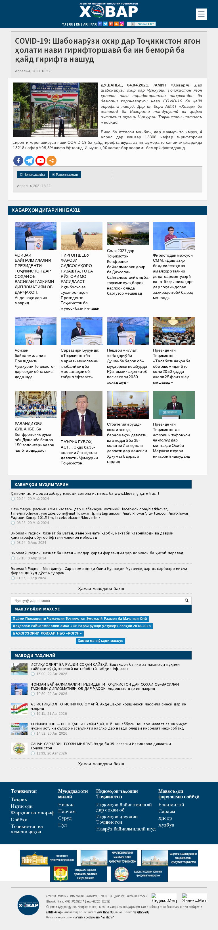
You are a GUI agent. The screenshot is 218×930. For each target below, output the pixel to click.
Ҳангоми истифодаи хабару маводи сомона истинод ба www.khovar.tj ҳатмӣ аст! (85, 493)
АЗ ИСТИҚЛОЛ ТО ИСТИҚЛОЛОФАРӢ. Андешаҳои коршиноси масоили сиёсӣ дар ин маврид (108, 706)
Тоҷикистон (24, 791)
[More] (51, 161)
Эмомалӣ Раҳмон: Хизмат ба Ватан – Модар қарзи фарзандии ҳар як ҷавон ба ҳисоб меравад (97, 552)
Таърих (19, 799)
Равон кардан (65, 175)
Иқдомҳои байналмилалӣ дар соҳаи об (124, 807)
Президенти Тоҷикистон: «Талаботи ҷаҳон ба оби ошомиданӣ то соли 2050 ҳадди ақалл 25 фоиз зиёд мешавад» (171, 366)
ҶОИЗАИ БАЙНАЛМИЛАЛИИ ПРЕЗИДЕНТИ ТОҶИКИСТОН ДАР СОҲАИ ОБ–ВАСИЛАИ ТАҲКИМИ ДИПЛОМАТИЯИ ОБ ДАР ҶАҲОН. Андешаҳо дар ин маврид (34, 279)
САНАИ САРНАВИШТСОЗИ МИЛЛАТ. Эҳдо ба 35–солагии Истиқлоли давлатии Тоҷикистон (101, 746)
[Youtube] (40, 161)
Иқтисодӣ (22, 806)
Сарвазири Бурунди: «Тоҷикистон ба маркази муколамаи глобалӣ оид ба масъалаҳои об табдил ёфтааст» (80, 363)
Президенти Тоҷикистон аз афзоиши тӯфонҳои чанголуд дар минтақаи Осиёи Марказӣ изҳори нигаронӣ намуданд (171, 440)
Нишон (66, 805)
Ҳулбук (166, 825)
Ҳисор (165, 818)
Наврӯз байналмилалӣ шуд (126, 829)
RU (71, 24)
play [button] (133, 24)
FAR (94, 24)
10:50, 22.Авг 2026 (49, 694)
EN (78, 24)
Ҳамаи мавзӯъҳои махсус (100, 641)
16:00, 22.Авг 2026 (49, 674)
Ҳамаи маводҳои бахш (101, 588)
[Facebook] (18, 161)
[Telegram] (29, 161)
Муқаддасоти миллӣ (73, 794)
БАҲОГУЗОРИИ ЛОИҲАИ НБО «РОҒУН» (47, 633)
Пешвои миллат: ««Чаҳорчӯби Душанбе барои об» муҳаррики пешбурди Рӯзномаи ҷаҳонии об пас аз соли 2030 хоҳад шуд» (127, 366)
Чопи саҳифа (32, 175)
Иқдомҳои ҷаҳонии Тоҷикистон (117, 794)
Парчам (67, 811)
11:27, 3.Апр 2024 (28, 578)
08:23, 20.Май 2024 (30, 523)
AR (85, 24)
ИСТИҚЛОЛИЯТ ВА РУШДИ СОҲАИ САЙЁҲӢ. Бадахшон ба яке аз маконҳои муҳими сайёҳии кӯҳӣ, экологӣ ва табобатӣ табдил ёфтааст (105, 666)
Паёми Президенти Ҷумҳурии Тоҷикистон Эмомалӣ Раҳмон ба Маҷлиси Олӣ (80, 619)
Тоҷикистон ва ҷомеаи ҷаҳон (27, 829)
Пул (62, 825)
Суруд (65, 818)
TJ (64, 24)
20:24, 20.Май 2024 (30, 499)
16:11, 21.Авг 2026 (49, 714)
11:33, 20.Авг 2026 (49, 753)
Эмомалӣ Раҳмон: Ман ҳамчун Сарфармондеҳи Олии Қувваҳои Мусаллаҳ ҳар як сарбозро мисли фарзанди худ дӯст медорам (99, 570)
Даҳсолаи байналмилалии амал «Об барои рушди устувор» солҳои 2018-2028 (81, 626)
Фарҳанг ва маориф (32, 813)
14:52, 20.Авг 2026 (49, 733)
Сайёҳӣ (19, 820)
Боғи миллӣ (171, 805)
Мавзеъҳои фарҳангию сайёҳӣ (179, 794)
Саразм (166, 811)
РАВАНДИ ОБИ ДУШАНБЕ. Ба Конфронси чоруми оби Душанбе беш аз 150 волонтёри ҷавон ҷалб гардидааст (34, 437)
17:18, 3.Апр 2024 (28, 558)
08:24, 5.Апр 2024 (28, 543)
